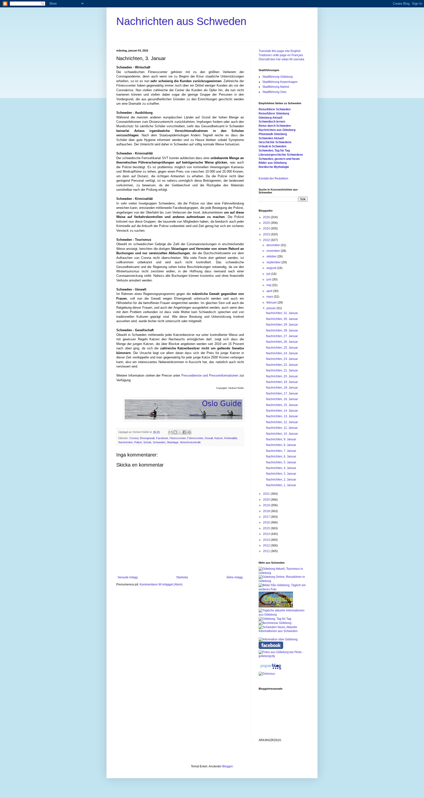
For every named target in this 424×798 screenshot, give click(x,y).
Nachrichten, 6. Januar (281, 456)
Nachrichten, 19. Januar (282, 382)
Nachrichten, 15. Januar (282, 405)
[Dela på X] (179, 432)
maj (269, 285)
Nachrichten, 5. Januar (281, 462)
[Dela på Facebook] (184, 432)
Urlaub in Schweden (272, 146)
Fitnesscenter (178, 438)
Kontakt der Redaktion (273, 178)
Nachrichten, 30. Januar (282, 319)
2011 (267, 551)
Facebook (162, 438)
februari (272, 302)
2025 (267, 223)
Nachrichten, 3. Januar (281, 473)
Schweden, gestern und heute (279, 159)
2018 (267, 511)
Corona (134, 438)
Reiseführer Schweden (275, 109)
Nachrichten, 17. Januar (282, 393)
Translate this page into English (280, 51)
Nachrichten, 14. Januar (282, 410)
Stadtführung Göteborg (277, 76)
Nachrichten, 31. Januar (282, 313)
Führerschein (195, 438)
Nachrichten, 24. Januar (282, 353)
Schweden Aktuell (271, 138)
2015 (267, 528)
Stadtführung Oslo (274, 92)
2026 (267, 217)
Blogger (227, 766)
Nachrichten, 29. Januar (282, 324)
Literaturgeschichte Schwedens (281, 154)
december (273, 245)
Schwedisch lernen (272, 121)
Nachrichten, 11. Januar (282, 428)
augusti (271, 268)
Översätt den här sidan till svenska (281, 59)
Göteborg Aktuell (270, 117)
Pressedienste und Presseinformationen (209, 375)
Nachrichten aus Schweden (181, 21)
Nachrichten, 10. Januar (282, 433)
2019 (267, 505)
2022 (267, 240)
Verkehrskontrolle (190, 442)
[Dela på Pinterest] (189, 432)
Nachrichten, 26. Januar (282, 341)
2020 (267, 499)
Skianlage (172, 442)
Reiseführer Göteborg (274, 113)
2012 (267, 545)
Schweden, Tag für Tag (274, 150)
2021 (267, 493)
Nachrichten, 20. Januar (282, 376)
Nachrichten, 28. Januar (282, 330)
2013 (267, 540)
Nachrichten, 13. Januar (282, 416)
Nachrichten (125, 442)
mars (270, 296)
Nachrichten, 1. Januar (281, 485)
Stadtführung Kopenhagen (280, 82)
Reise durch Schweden (275, 125)
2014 (267, 534)
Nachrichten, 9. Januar (281, 439)
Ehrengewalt (147, 438)
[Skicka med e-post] (170, 432)
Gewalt (209, 438)
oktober (271, 256)
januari (271, 308)
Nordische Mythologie (274, 167)
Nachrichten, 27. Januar (282, 336)
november (273, 251)
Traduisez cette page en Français (281, 55)
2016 (267, 522)
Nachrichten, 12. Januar (282, 422)
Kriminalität (230, 438)
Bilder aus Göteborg (273, 163)
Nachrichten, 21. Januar (282, 370)
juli (268, 274)
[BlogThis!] (175, 432)
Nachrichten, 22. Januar (282, 365)
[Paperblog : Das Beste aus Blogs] (271, 669)
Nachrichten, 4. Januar (281, 468)
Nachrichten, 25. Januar (282, 347)
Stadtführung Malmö (275, 87)
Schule (147, 442)
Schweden (159, 442)
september (273, 262)
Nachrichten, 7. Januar (281, 451)
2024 (267, 228)
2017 (267, 517)
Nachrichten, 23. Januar (282, 359)
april (269, 291)
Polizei (138, 442)
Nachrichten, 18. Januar (282, 387)
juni (269, 279)
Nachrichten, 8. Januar (281, 445)
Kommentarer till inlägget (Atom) (161, 584)
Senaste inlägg (128, 577)
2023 (267, 234)
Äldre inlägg (234, 577)
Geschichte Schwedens (275, 142)
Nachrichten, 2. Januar (281, 479)
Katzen (218, 438)
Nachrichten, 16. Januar (282, 399)
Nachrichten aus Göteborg (277, 130)
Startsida (182, 577)
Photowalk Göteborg (273, 134)
